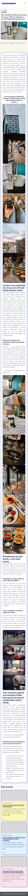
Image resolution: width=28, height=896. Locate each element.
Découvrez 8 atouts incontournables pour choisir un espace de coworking (13, 871)
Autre (3, 11)
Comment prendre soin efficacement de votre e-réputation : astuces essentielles (14, 839)
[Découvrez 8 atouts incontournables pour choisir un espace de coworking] (14, 861)
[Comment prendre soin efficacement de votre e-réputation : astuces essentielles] (14, 827)
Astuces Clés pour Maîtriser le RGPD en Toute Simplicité (13, 805)
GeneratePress (22, 893)
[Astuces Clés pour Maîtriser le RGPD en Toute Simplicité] (14, 795)
